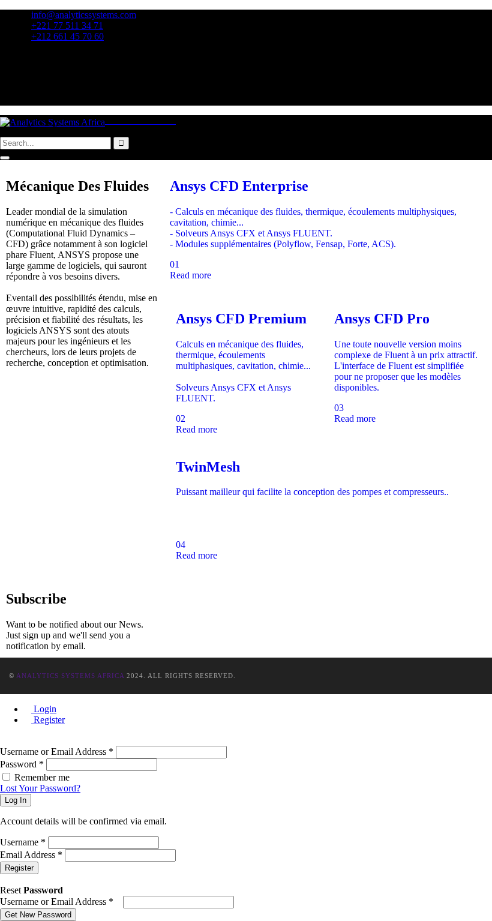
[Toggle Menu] (5, 158)
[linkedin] (27, 89)
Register (48, 720)
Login (43, 709)
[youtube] (27, 100)
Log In (15, 800)
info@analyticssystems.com (83, 15)
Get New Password (38, 914)
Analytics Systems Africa (70, 675)
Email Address (31, 855)
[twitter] (27, 67)
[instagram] (27, 78)
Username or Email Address (56, 751)
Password (22, 764)
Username (23, 842)
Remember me (42, 777)
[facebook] (27, 57)
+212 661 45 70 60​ (67, 36)
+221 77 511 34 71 (67, 25)
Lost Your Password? (40, 788)
